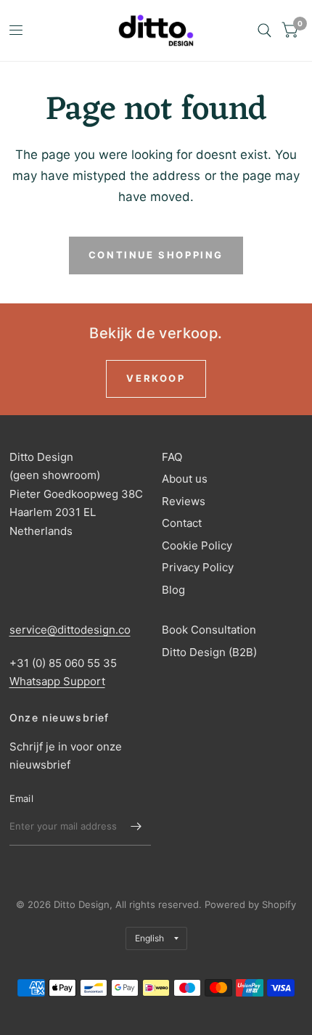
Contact (182, 523)
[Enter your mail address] (136, 827)
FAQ (172, 457)
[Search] (264, 30)
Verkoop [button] (155, 378)
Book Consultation (209, 630)
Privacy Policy (198, 567)
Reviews (183, 501)
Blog (173, 590)
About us (185, 479)
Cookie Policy (197, 545)
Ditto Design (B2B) (209, 652)
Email (21, 798)
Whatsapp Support (57, 681)
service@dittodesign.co (70, 630)
